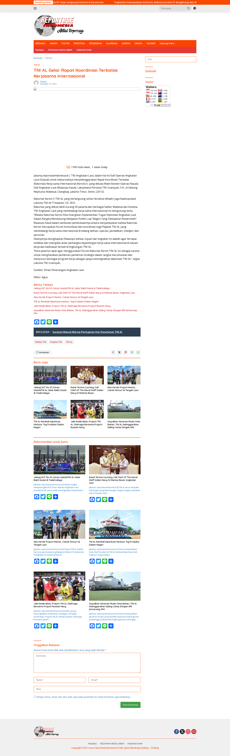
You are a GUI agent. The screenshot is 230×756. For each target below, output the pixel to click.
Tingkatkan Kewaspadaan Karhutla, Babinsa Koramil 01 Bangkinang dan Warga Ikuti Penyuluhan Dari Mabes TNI (145, 2)
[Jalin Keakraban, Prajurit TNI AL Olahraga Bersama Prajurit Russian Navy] (87, 409)
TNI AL (37, 64)
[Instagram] (188, 732)
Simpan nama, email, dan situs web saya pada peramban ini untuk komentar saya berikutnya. (83, 696)
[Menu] (36, 8)
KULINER (151, 43)
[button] (188, 8)
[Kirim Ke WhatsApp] (138, 352)
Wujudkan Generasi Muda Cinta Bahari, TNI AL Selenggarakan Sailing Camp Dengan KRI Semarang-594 (86, 312)
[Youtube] (193, 732)
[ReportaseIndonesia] (62, 25)
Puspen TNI (56, 342)
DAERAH (126, 43)
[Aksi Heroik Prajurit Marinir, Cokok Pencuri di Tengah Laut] (124, 375)
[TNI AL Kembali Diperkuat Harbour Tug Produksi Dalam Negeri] (50, 409)
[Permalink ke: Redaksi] (36, 82)
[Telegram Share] (132, 352)
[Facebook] (176, 732)
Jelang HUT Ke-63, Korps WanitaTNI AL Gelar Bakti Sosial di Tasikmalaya (72, 288)
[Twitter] (182, 732)
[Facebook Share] (113, 352)
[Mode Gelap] (194, 8)
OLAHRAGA (112, 43)
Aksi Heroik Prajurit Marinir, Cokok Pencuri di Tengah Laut (63, 297)
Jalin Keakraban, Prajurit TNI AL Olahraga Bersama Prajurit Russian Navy (72, 306)
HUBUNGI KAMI (84, 50)
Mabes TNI (40, 342)
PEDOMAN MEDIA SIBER (60, 50)
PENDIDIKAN (95, 43)
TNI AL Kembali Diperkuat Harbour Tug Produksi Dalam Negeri (66, 301)
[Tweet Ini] (119, 352)
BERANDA (41, 43)
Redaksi (40, 50)
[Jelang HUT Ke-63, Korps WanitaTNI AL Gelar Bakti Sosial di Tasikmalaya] (50, 375)
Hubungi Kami (167, 43)
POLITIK (65, 43)
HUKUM (53, 43)
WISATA (138, 43)
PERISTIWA (79, 43)
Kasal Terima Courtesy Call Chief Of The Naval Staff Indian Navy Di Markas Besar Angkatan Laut (84, 292)
